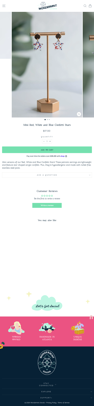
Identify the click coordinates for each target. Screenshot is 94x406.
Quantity (47, 137)
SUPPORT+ (46, 398)
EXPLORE (46, 392)
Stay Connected (46, 384)
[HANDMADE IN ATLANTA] (47, 327)
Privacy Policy (51, 403)
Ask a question (47, 175)
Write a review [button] (47, 205)
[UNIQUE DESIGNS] (78, 327)
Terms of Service (63, 403)
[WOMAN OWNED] (16, 327)
